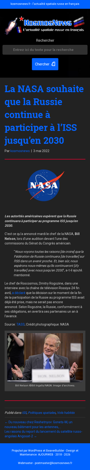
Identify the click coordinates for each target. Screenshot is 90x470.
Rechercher (45, 40)
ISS (24, 412)
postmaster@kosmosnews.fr (53, 463)
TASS (20, 324)
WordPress (35, 450)
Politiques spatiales (42, 412)
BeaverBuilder (55, 450)
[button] (45, 64)
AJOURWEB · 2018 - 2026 (54, 454)
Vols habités (66, 412)
